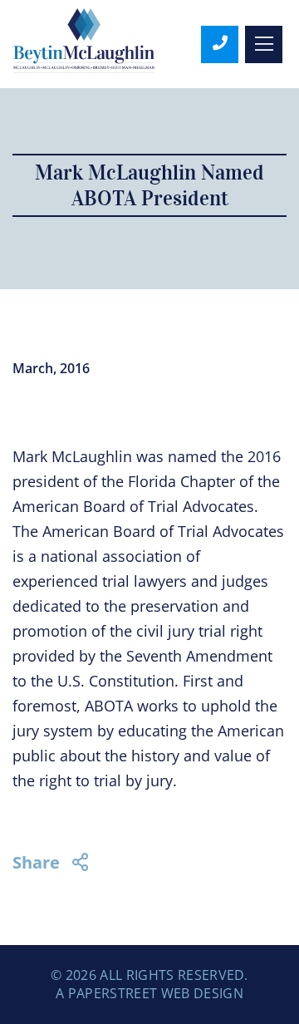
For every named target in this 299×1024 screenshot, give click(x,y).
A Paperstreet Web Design (149, 993)
